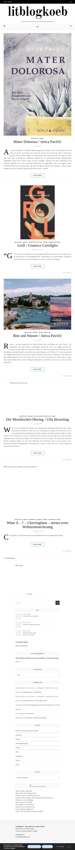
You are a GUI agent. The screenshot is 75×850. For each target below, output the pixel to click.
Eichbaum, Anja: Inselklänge (24, 800)
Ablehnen (47, 846)
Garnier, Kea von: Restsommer (25, 807)
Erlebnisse (19, 735)
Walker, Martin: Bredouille (24, 791)
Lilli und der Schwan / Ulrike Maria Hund (34, 701)
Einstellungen (60, 846)
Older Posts (10, 558)
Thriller (47, 332)
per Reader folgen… (22, 642)
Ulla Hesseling (20, 713)
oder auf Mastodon (22, 646)
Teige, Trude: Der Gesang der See (26, 793)
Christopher (19, 705)
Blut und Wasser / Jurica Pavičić (37, 336)
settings (13, 848)
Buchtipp (34, 138)
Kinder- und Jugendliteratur (39, 416)
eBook (25, 242)
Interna (18, 760)
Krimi (42, 138)
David (17, 764)
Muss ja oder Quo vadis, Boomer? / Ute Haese (29, 634)
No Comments (67, 273)
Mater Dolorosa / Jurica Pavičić (37, 142)
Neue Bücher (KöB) (38, 786)
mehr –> (18, 662)
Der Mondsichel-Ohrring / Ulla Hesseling (37, 419)
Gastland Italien (35, 242)
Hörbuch (32, 519)
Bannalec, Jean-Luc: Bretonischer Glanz (28, 795)
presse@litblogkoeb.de (23, 837)
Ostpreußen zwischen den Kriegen (36, 718)
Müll (17, 752)
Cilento (18, 748)
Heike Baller (19, 718)
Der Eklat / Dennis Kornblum (30, 616)
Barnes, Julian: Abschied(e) (24, 802)
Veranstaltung (54, 242)
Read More (37, 175)
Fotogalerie (19, 756)
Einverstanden (34, 846)
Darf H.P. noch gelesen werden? (31, 624)
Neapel (18, 739)
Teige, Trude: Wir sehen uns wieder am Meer (29, 811)
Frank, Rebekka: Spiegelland (24, 809)
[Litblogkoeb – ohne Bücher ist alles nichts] (37, 11)
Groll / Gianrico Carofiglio (37, 245)
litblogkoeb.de (20, 835)
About (10, 1)
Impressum (30, 713)
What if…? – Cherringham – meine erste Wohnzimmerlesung (37, 525)
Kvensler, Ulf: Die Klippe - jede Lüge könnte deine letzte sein (34, 798)
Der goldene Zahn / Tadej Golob (31, 692)
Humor (39, 519)
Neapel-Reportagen (22, 743)
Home (5, 1)
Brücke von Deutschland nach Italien (27, 731)
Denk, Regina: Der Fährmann (25, 804)
